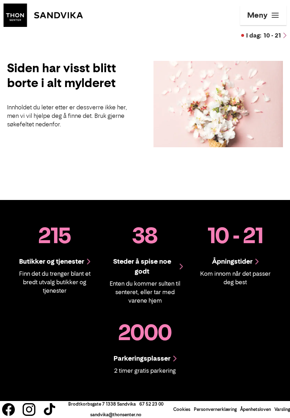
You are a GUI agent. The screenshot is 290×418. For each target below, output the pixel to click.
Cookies (181, 409)
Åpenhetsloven (255, 409)
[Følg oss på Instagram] (29, 409)
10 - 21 (263, 35)
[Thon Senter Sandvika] (43, 14)
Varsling (282, 409)
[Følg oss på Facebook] (8, 409)
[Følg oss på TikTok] (49, 409)
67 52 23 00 (151, 404)
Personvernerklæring (215, 409)
